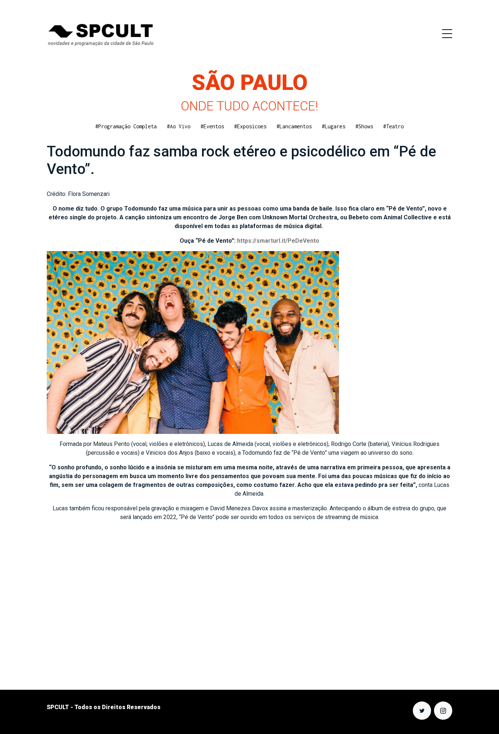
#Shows (364, 126)
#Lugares (333, 126)
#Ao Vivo (178, 126)
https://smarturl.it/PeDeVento (278, 240)
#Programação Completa (126, 126)
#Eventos (212, 126)
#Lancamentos (294, 126)
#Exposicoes (250, 126)
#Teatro (393, 126)
